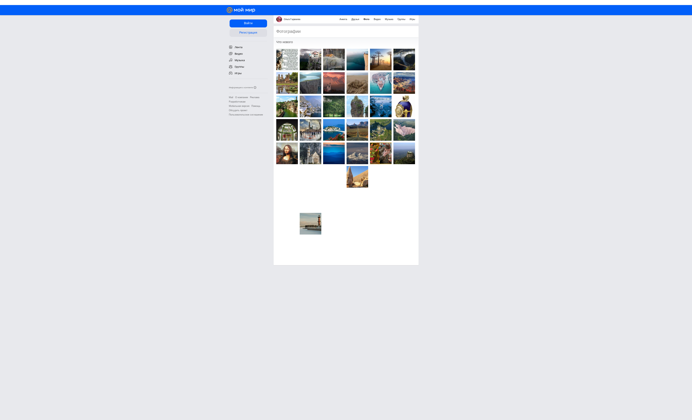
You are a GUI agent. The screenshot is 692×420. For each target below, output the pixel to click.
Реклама (254, 97)
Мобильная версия (239, 106)
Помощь (255, 106)
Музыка (389, 19)
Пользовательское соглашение (246, 114)
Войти (248, 23)
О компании (241, 97)
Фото (366, 19)
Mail (231, 97)
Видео (377, 19)
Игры (412, 19)
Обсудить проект (238, 110)
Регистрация (248, 32)
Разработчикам (237, 101)
